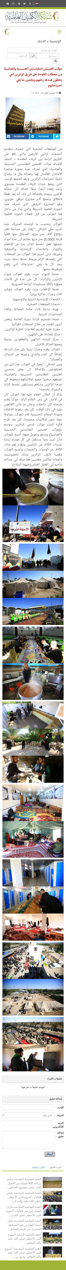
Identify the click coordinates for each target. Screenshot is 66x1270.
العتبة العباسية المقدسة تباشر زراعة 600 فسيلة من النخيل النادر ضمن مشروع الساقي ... (23, 1183)
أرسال (49, 1154)
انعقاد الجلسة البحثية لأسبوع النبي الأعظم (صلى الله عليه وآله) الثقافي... (24, 1238)
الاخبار (41, 41)
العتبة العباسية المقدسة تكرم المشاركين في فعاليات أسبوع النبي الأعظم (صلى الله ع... (23, 1210)
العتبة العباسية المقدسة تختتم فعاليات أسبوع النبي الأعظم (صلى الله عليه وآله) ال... (24, 1197)
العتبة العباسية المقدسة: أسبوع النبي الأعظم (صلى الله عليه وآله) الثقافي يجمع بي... (23, 1252)
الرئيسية (55, 41)
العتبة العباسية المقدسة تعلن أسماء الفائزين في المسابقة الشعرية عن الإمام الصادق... (24, 1224)
